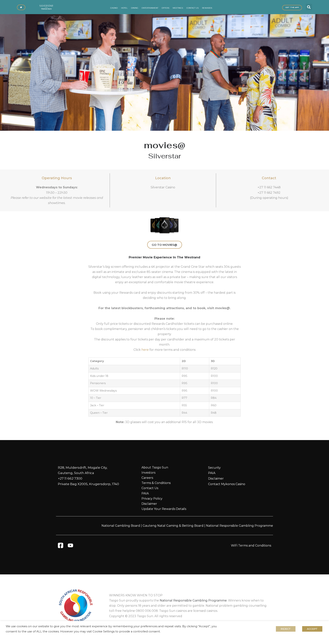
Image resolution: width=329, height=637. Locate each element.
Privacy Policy (151, 498)
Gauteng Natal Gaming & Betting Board (173, 525)
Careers (147, 478)
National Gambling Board (120, 525)
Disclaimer (149, 504)
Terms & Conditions (156, 483)
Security (214, 467)
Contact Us (149, 488)
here (145, 350)
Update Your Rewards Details (163, 509)
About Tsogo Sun (154, 467)
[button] (309, 7)
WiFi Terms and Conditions (251, 545)
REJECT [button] (286, 628)
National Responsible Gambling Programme (239, 525)
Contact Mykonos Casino (226, 484)
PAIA (145, 493)
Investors (148, 472)
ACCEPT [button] (312, 628)
